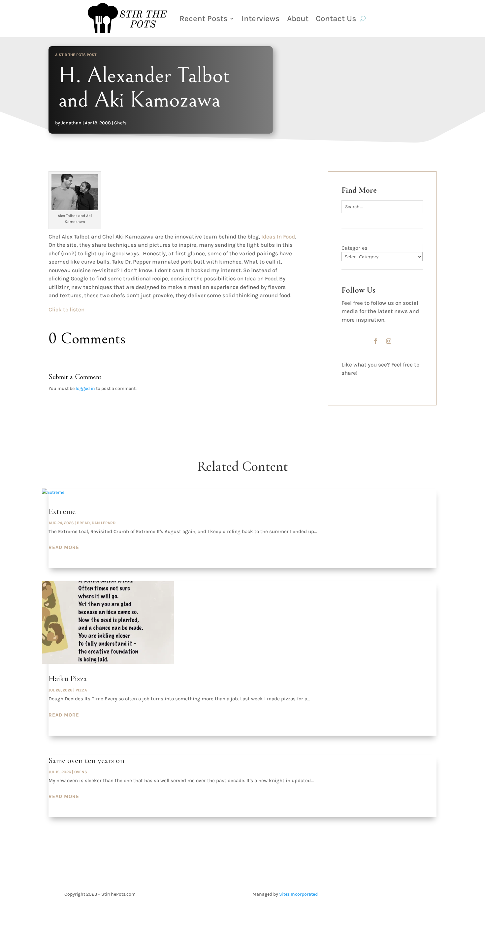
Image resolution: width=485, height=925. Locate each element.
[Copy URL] (411, 383)
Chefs (120, 123)
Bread (83, 523)
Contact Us (336, 18)
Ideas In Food (278, 236)
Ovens (80, 772)
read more (63, 547)
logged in (85, 388)
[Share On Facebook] (350, 383)
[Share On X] (370, 383)
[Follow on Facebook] (375, 341)
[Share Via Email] (390, 383)
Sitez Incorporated (298, 894)
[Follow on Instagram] (388, 341)
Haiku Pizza (67, 679)
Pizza (81, 690)
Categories (354, 248)
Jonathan (71, 123)
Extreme (62, 511)
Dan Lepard (103, 523)
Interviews (261, 18)
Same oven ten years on (86, 760)
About (297, 18)
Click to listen (66, 309)
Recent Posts (203, 18)
